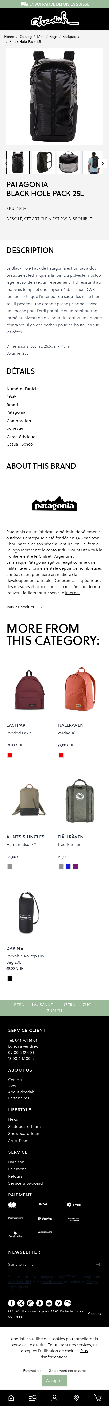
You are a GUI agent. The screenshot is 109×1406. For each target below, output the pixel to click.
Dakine (14, 948)
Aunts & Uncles (25, 836)
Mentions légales (35, 1311)
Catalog (26, 36)
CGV (54, 1311)
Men (40, 36)
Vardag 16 (66, 733)
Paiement (17, 1169)
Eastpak (15, 725)
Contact (15, 1079)
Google (92, 1281)
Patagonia (27, 184)
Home (9, 36)
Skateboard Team (24, 1126)
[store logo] (55, 19)
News (13, 1119)
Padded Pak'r (18, 733)
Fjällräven (71, 725)
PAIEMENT (20, 1194)
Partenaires (18, 1098)
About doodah (21, 1092)
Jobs (12, 1086)
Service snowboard (25, 1183)
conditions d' (52, 1281)
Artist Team (18, 1140)
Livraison (16, 1162)
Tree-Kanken (69, 844)
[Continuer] (102, 163)
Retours (15, 1176)
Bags (53, 36)
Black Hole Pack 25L (25, 41)
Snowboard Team (24, 1133)
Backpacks (71, 36)
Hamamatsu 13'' (21, 844)
